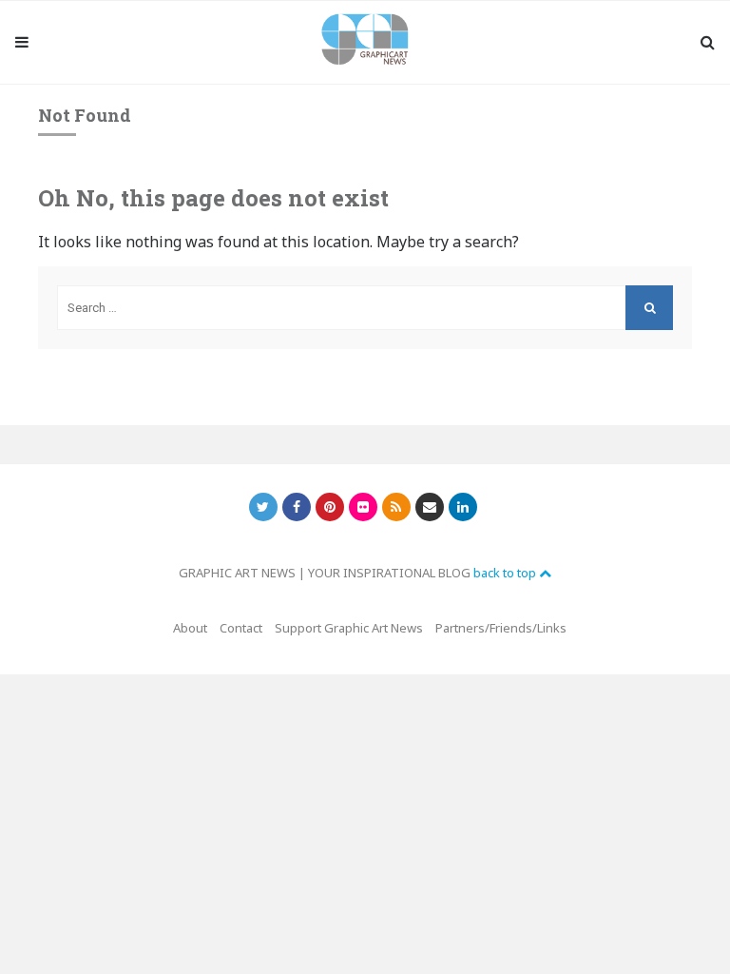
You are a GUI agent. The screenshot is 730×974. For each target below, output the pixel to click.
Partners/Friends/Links (501, 627)
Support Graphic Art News (349, 627)
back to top (506, 572)
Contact (241, 627)
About (190, 627)
